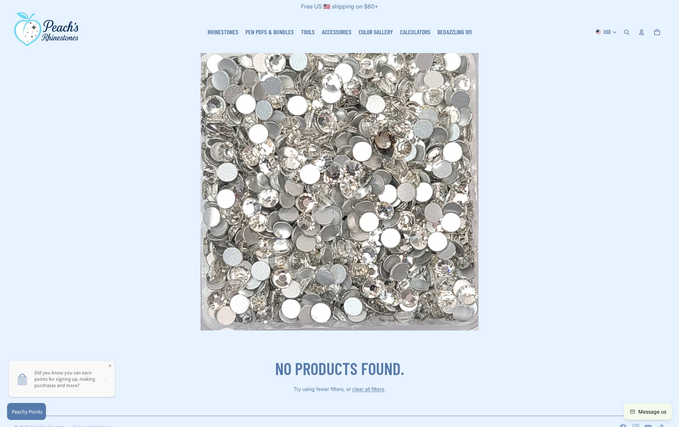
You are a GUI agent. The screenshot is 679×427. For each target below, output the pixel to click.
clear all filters (368, 389)
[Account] (641, 32)
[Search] (626, 32)
